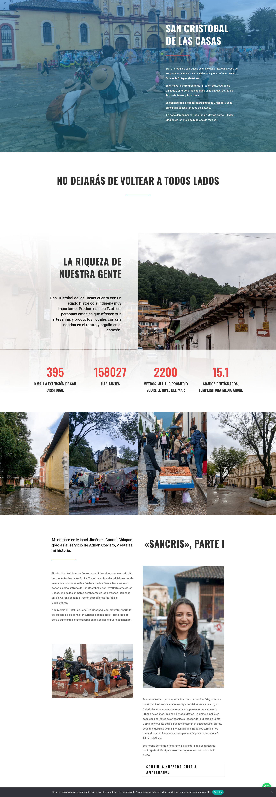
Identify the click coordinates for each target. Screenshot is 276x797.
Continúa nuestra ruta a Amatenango (171, 769)
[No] (272, 792)
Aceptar (218, 792)
